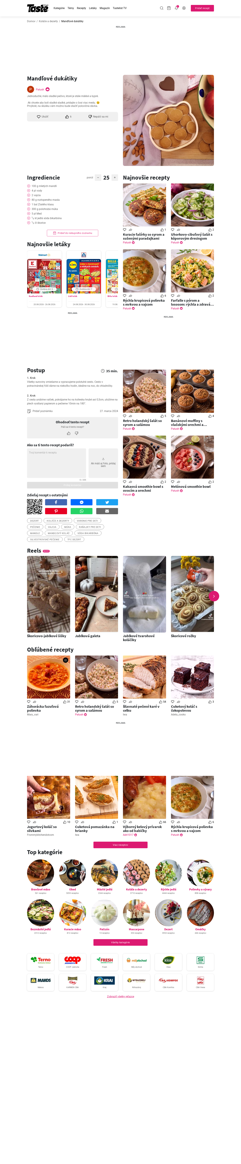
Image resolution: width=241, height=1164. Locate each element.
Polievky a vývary (200, 889)
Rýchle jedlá (168, 889)
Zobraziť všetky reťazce (120, 996)
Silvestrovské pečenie (45, 539)
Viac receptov (120, 845)
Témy (71, 8)
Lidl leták (72, 296)
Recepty (81, 8)
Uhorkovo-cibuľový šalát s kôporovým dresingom (191, 236)
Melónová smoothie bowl (191, 486)
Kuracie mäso (72, 929)
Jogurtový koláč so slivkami (42, 829)
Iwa (125, 714)
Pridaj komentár (73, 485)
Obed (72, 889)
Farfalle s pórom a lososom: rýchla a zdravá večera (190, 302)
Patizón (104, 929)
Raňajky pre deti (90, 527)
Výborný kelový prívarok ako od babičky (142, 829)
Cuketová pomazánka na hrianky (94, 829)
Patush (40, 89)
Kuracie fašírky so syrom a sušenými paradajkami (143, 236)
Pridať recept (202, 8)
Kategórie (59, 8)
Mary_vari (32, 714)
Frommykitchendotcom (40, 834)
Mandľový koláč (59, 533)
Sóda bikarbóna (88, 533)
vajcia (52, 527)
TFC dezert (74, 539)
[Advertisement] (120, 49)
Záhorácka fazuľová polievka (43, 708)
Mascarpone (136, 929)
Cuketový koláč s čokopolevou (184, 708)
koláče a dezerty (58, 520)
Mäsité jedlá (104, 889)
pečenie (35, 527)
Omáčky (200, 929)
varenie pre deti (87, 520)
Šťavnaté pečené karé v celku (141, 708)
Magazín (105, 8)
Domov (31, 21)
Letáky (93, 8)
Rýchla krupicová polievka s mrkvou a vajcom (144, 302)
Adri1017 (128, 834)
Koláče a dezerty (48, 21)
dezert (34, 520)
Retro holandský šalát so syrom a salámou (142, 423)
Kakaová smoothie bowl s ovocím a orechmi (143, 488)
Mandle (35, 533)
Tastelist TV (120, 8)
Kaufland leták (36, 296)
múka (67, 527)
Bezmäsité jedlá (40, 929)
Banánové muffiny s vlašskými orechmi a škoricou (187, 423)
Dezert (168, 929)
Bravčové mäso (40, 889)
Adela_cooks (178, 714)
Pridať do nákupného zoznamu (74, 233)
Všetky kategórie (120, 942)
